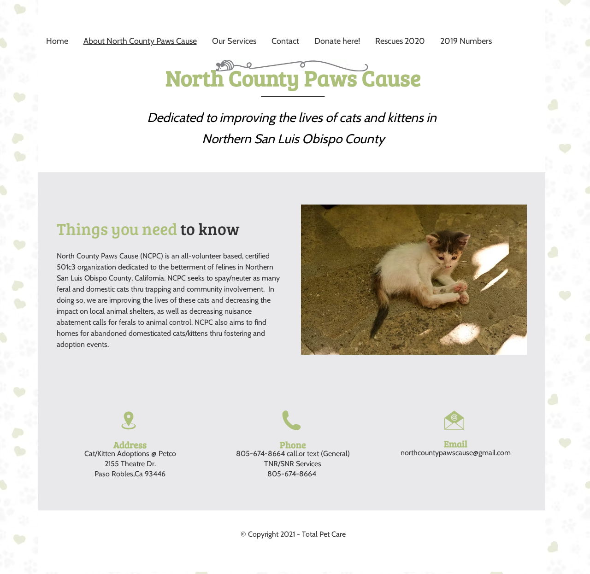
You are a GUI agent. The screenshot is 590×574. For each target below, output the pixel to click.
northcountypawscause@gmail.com (456, 452)
